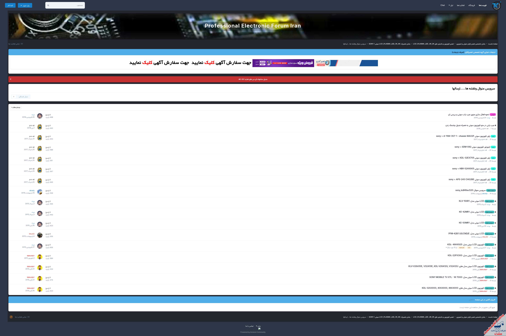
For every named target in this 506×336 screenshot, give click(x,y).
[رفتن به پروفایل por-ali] (39, 127)
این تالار (57, 5)
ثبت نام (10, 5)
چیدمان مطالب (16, 107)
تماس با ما (249, 326)
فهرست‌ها (482, 5)
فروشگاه (471, 5)
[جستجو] (48, 5)
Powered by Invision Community (253, 332)
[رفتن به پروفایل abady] (39, 191)
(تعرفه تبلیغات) (458, 52)
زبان (259, 326)
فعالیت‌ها (460, 5)
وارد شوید (25, 5)
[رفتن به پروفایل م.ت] (39, 116)
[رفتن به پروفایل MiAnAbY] (39, 257)
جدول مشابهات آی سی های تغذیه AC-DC (253, 79)
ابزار (451, 5)
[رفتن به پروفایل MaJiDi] (39, 235)
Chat (443, 5)
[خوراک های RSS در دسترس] (11, 317)
